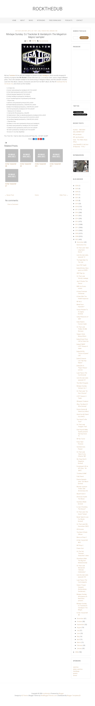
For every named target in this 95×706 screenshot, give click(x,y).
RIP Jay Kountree (78, 137)
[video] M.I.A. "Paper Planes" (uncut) (82, 368)
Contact (79, 20)
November (80, 618)
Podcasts (68, 20)
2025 (77, 188)
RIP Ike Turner (81, 439)
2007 (77, 239)
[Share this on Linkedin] (43, 139)
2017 (77, 209)
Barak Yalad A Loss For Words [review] (82, 519)
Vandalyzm (53, 31)
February (80, 645)
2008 (77, 236)
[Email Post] (5, 142)
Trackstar (45, 31)
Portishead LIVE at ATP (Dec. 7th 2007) (82, 468)
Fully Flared (80, 476)
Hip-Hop (18, 31)
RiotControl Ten (81, 245)
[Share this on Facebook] (34, 139)
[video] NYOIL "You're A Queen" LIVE (83, 353)
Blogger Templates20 (73, 695)
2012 (77, 224)
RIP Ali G (79, 301)
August (79, 627)
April (78, 639)
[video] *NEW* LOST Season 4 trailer (82, 346)
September (81, 624)
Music (31, 20)
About (22, 20)
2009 (77, 233)
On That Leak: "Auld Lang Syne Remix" (83, 250)
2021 (77, 197)
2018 (77, 206)
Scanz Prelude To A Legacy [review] (82, 312)
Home (14, 20)
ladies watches (78, 669)
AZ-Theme (24, 695)
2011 (77, 227)
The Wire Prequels (82, 383)
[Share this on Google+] (38, 139)
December (80, 242)
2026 (77, 185)
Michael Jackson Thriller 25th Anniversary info (82, 489)
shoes (75, 675)
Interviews (41, 20)
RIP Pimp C (80, 545)
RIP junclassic (77, 134)
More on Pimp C (82, 537)
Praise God (80, 548)
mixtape (24, 31)
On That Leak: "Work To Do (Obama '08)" (81, 454)
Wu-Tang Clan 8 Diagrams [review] (81, 461)
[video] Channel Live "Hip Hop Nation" (81, 361)
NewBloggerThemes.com (49, 695)
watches (75, 667)
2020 (77, 200)
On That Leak (36, 31)
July (78, 630)
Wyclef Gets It (81, 494)
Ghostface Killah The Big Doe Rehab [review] (82, 561)
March (79, 642)
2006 (77, 652)
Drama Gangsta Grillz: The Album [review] (82, 481)
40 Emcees (80, 529)
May (78, 636)
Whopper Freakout (82, 401)
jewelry (75, 673)
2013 (77, 221)
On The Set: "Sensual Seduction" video (83, 553)
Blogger (61, 693)
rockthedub (47, 8)
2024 (77, 191)
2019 (77, 203)
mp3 (29, 31)
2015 (77, 215)
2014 (77, 218)
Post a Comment (13, 204)
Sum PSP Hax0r (81, 265)
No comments (43, 41)
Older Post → (64, 195)
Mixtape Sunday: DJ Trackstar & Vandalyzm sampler (36, 35)
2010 (77, 230)
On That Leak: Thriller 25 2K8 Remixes (82, 329)
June (78, 633)
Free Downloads (55, 20)
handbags (76, 671)
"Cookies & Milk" (82, 473)
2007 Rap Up (81, 273)
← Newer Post (9, 195)
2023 (77, 194)
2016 (77, 212)
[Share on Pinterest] (41, 139)
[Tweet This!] (36, 139)
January (79, 648)
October (79, 621)
